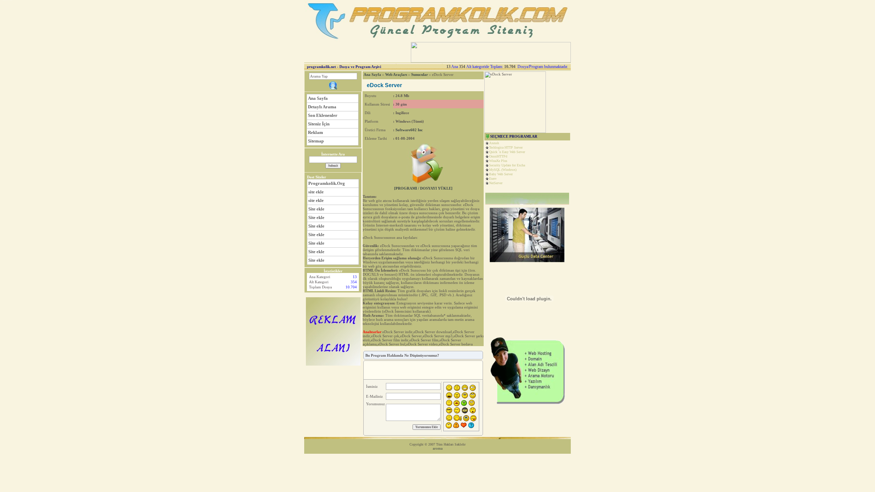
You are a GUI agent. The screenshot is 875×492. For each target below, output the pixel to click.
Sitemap (316, 141)
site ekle (316, 191)
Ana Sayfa (318, 98)
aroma (438, 448)
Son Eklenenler (322, 115)
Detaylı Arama (322, 106)
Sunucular (419, 74)
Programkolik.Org (326, 183)
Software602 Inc (409, 130)
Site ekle (316, 208)
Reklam (315, 132)
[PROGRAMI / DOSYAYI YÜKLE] (423, 188)
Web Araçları (396, 74)
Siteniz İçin (318, 123)
